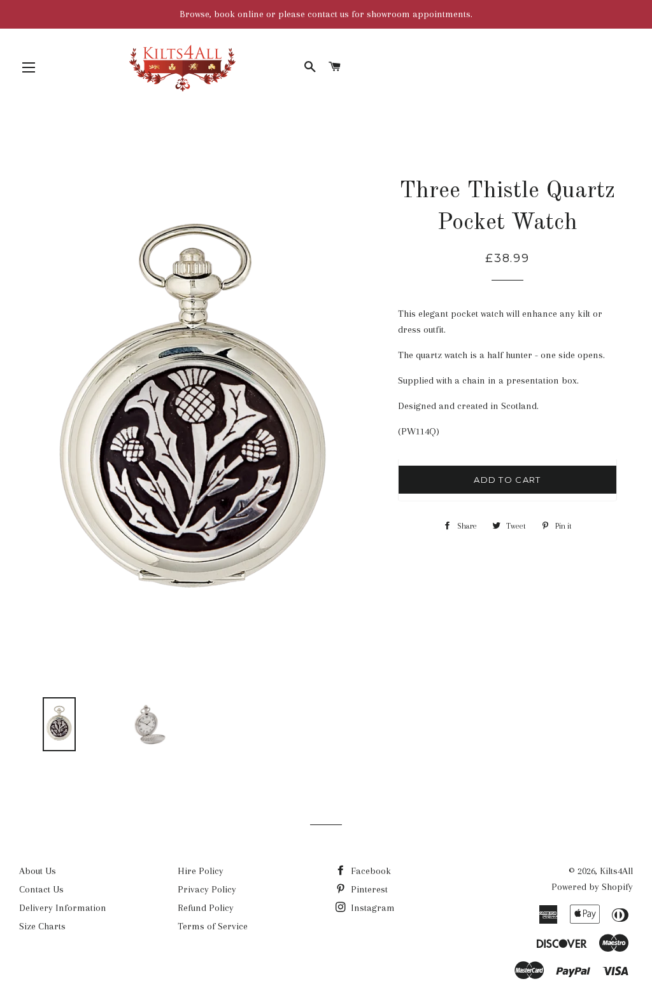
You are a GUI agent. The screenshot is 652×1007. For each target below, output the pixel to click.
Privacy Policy (207, 889)
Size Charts (42, 926)
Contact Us (41, 889)
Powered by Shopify (592, 886)
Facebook (369, 871)
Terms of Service (213, 926)
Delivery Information (62, 907)
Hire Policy (200, 871)
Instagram (371, 907)
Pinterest (368, 889)
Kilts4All (616, 871)
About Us (37, 871)
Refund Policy (206, 907)
